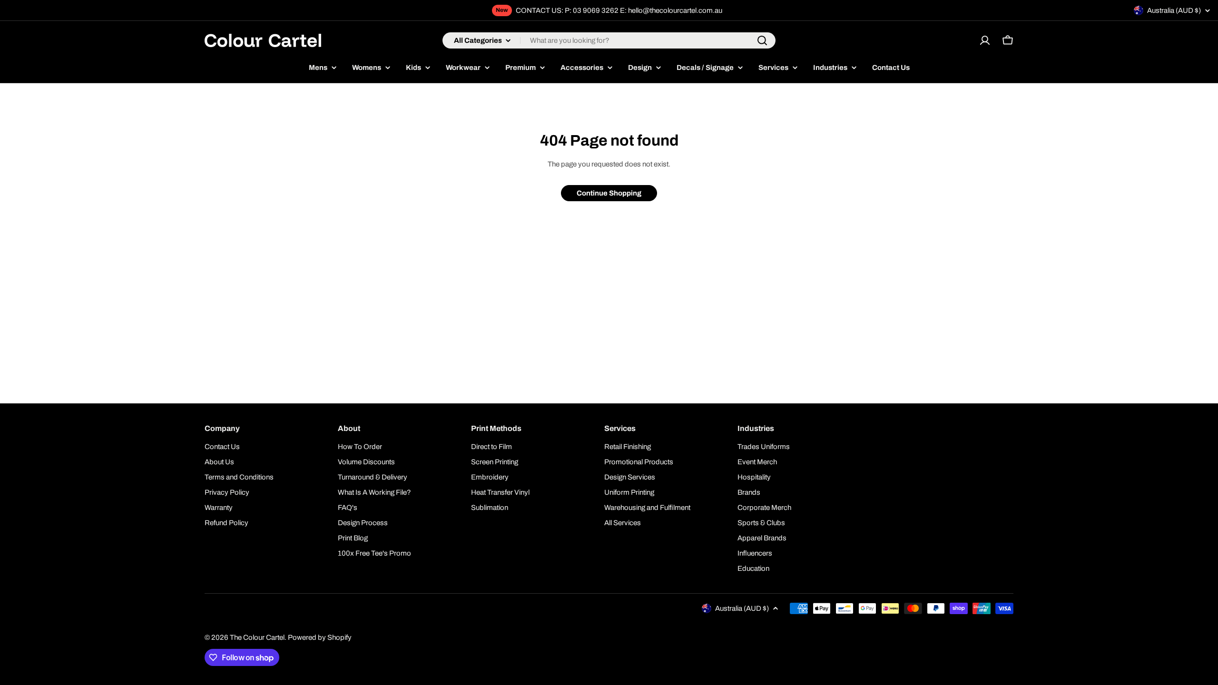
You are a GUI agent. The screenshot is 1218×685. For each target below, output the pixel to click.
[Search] (762, 40)
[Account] (985, 40)
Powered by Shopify (320, 637)
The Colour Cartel (257, 637)
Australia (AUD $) (1174, 10)
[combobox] (609, 40)
